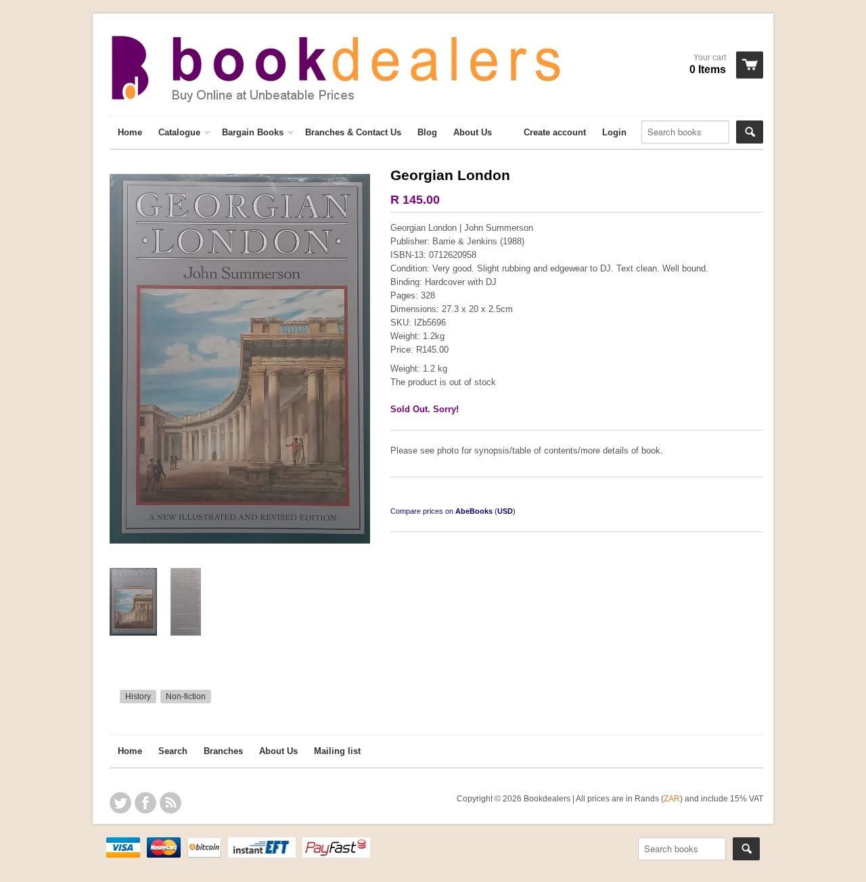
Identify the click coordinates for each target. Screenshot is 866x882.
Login (614, 132)
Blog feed (170, 803)
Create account (555, 132)
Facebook (145, 803)
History (138, 696)
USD (505, 511)
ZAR (672, 798)
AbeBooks (474, 511)
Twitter (120, 803)
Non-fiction (186, 696)
